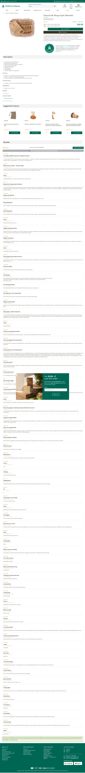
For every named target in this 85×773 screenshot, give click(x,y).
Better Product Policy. (79, 1)
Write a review (78, 148)
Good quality (6, 541)
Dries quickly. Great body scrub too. (12, 256)
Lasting (5, 618)
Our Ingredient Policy (6, 751)
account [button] (65, 6)
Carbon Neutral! (13, 1)
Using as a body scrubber (10, 417)
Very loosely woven (8, 372)
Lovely (5, 644)
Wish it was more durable (10, 549)
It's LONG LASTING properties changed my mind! (16, 156)
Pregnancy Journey (47, 749)
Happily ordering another (10, 228)
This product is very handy (10, 497)
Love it (5, 463)
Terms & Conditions (6, 757)
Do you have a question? (8, 100)
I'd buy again (6, 687)
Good (4, 248)
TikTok (67, 751)
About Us (4, 750)
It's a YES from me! (8, 558)
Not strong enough (8, 380)
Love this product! (8, 627)
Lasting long (6, 592)
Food (7, 10)
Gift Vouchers (46, 754)
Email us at (72, 758)
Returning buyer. (7, 202)
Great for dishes (7, 266)
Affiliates (45, 758)
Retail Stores (4, 749)
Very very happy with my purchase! (12, 340)
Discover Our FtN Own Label (8, 753)
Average (5, 472)
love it (5, 219)
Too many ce (6, 704)
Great (5, 175)
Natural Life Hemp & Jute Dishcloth (12, 184)
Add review (80, 21)
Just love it (6, 653)
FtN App (78, 10)
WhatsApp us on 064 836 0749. (72, 757)
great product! (7, 679)
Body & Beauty (27, 10)
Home (3, 13)
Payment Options (27, 751)
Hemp (9, 75)
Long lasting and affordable (10, 389)
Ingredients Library (47, 755)
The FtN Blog (46, 750)
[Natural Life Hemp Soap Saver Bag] (12, 115)
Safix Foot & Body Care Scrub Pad (33, 124)
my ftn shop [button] (71, 7)
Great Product (7, 670)
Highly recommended (9, 302)
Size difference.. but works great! (12, 293)
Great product (7, 584)
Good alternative (8, 362)
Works (5, 730)
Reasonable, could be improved (11, 311)
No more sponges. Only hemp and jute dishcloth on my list (19, 408)
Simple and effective (8, 195)
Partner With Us (46, 751)
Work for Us (4, 755)
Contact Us (25, 749)
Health (17, 10)
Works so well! (7, 610)
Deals (67, 10)
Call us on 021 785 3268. (71, 755)
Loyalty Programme (47, 753)
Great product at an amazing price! (12, 350)
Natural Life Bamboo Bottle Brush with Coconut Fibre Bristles (53, 124)
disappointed (6, 480)
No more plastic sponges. (10, 437)
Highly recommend (8, 238)
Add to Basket (15, 132)
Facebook (68, 749)
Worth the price (7, 446)
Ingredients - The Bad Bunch (49, 757)
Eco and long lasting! (8, 284)
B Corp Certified (5, 754)
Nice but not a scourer (9, 523)
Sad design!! (6, 275)
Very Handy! (6, 713)
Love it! (5, 601)
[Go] (54, 6)
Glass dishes (6, 696)
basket (78, 6)
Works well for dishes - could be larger (13, 165)
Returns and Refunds (27, 754)
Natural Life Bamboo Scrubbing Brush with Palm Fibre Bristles (73, 124)
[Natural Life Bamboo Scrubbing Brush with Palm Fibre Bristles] (74, 115)
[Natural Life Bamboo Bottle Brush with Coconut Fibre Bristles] (54, 115)
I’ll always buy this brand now (11, 575)
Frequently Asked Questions (29, 750)
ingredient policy (64, 45)
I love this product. (8, 661)
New (58, 10)
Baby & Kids (47, 10)
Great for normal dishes (9, 427)
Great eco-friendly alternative (11, 331)
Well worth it (6, 454)
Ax (4, 489)
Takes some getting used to (11, 635)
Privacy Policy (5, 758)
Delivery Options (26, 753)
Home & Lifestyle (37, 10)
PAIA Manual (5, 759)
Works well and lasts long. (10, 566)
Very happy (6, 515)
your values (66, 47)
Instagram (68, 750)
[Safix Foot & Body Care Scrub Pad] (33, 115)
